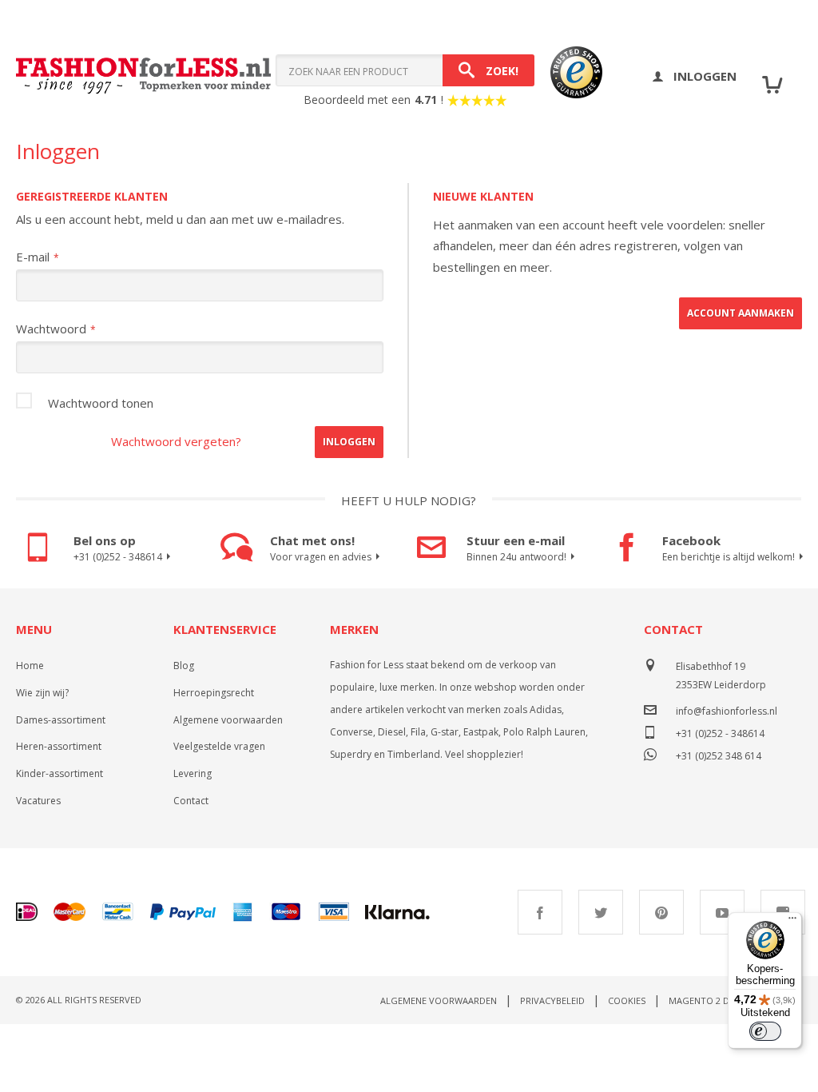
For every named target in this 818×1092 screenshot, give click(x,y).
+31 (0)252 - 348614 (117, 557)
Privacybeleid (552, 1000)
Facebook (540, 912)
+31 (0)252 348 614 (718, 754)
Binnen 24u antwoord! (516, 557)
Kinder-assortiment (59, 773)
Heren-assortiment (58, 746)
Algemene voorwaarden (228, 720)
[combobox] (405, 70)
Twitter (600, 912)
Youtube (722, 912)
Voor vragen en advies (320, 557)
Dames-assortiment (60, 720)
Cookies (626, 1000)
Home (30, 665)
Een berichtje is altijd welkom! (728, 557)
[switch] (765, 1031)
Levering (192, 773)
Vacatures (38, 800)
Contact (190, 800)
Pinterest (661, 912)
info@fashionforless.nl (726, 711)
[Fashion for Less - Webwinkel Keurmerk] (568, 76)
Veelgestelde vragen (219, 746)
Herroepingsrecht (213, 692)
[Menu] (792, 921)
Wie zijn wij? (42, 692)
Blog (183, 665)
